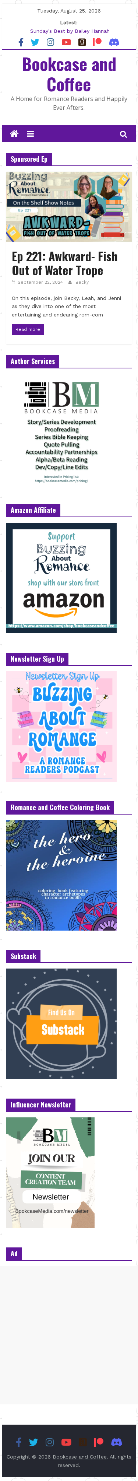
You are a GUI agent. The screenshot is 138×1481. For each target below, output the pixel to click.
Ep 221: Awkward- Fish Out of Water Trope (65, 263)
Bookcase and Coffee (69, 73)
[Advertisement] (69, 1335)
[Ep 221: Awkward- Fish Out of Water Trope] (69, 176)
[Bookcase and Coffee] (14, 134)
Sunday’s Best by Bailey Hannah (70, 31)
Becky (82, 282)
